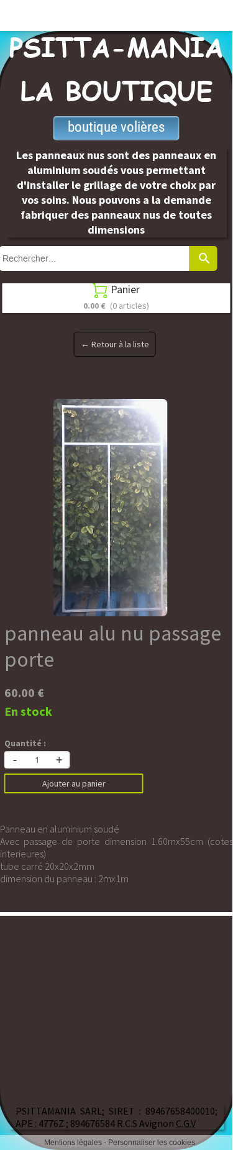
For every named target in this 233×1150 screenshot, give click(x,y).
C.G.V (186, 1123)
